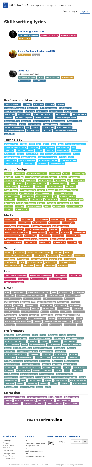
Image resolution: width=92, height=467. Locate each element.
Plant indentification (32, 299)
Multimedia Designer (57, 183)
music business (56, 111)
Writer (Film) (23, 226)
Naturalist (34, 315)
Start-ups (30, 111)
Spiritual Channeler (65, 318)
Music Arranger (59, 358)
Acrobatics (64, 384)
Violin (24, 345)
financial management (14, 127)
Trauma (8, 305)
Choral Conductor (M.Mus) (40, 338)
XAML (46, 144)
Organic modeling (34, 206)
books (38, 265)
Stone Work (60, 180)
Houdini (48, 380)
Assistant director (60, 226)
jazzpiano (57, 364)
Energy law (23, 279)
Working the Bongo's (51, 367)
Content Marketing (12, 403)
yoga (7, 292)
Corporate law (60, 276)
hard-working (65, 292)
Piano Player (10, 358)
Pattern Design (78, 174)
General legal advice (58, 279)
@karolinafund (33, 446)
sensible (44, 312)
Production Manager (13, 242)
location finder (57, 219)
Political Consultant (30, 312)
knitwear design (45, 180)
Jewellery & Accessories (36, 174)
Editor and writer (34, 262)
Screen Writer (24, 223)
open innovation (74, 121)
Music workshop (79, 384)
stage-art (44, 341)
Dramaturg (9, 384)
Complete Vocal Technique (29, 367)
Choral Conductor (42, 358)
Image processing (57, 164)
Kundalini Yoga (31, 305)
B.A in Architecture (55, 187)
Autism (79, 318)
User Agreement (9, 454)
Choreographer (11, 377)
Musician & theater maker (15, 354)
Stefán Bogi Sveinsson (31, 31)
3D (55, 196)
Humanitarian (47, 315)
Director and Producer (41, 226)
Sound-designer (38, 232)
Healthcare (9, 295)
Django (21, 154)
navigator (18, 305)
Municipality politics (37, 318)
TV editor (72, 242)
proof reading (10, 262)
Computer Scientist (13, 164)
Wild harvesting (11, 302)
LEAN (71, 157)
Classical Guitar (26, 377)
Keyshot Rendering (43, 193)
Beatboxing (57, 361)
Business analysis (12, 121)
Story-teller (63, 265)
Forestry (23, 315)
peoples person (24, 114)
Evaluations (32, 108)
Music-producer (11, 374)
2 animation (19, 174)
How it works (8, 450)
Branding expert (71, 403)
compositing (54, 223)
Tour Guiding (74, 305)
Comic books (55, 174)
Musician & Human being (27, 351)
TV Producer (45, 236)
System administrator (47, 157)
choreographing (35, 380)
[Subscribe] (84, 441)
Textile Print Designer (26, 203)
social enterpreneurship (42, 114)
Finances (60, 105)
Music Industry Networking (16, 338)
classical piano (70, 364)
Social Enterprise (79, 114)
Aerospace (76, 151)
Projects (6, 443)
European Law (75, 276)
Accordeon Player (25, 358)
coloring (74, 203)
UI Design (8, 183)
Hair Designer (36, 200)
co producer (53, 232)
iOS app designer (12, 157)
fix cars (39, 151)
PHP (73, 147)
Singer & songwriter (29, 374)
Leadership (9, 134)
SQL (38, 144)
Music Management (75, 338)
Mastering (9, 371)
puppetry (71, 348)
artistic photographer (14, 229)
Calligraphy (9, 203)
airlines (52, 318)
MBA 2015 (47, 131)
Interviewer (28, 265)
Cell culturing (55, 325)
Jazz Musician (74, 358)
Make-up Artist (22, 209)
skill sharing (10, 114)
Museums (22, 318)
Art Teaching (22, 200)
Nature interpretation (53, 299)
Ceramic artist (51, 200)
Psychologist (63, 302)
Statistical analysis (48, 108)
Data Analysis (10, 160)
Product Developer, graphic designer (62, 190)
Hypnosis (71, 335)
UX (69, 180)
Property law (10, 279)
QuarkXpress (30, 180)
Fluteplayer (47, 354)
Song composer (23, 335)
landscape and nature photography (33, 239)
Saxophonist (34, 354)
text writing (39, 256)
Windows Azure (11, 144)
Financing (50, 105)
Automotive (10, 154)
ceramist (8, 177)
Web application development (58, 154)
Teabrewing (69, 299)
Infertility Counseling (46, 302)
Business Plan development (65, 131)
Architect (9, 209)
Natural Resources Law (14, 282)
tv (80, 242)
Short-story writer (12, 265)
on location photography (36, 229)
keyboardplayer (60, 380)
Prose (22, 262)
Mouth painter (26, 187)
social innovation (62, 114)
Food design (28, 196)
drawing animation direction (32, 190)
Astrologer (9, 325)
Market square (65, 5)
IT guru (63, 157)
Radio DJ (46, 364)
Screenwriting (59, 242)
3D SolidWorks (11, 193)
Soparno (58, 371)
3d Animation (58, 206)
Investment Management (15, 108)
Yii (42, 154)
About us (6, 448)
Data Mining (42, 111)
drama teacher (46, 351)
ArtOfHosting (48, 127)
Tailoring (19, 177)
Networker (38, 105)
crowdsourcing (58, 121)
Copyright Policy (9, 458)
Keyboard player (27, 387)
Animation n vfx (73, 236)
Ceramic (63, 177)
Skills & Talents (8, 445)
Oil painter (39, 187)
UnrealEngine (29, 164)
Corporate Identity (45, 400)
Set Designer (58, 236)
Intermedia (71, 219)
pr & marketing (55, 397)
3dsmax (8, 174)
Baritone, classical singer (15, 341)
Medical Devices (47, 147)
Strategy (27, 105)
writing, (68, 252)
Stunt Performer (71, 361)
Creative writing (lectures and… (18, 256)
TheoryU (35, 127)
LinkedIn (8, 400)
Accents (20, 384)
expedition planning (13, 299)
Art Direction (79, 180)
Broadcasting (27, 219)
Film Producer (45, 242)
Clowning (44, 384)
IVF (33, 302)
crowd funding (71, 111)
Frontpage (7, 441)
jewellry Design (11, 190)
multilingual (9, 259)
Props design (10, 223)
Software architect (68, 160)
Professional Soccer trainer (28, 325)
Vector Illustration (43, 196)
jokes (35, 335)
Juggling (54, 384)
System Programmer (27, 160)
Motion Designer (76, 200)
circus (42, 335)
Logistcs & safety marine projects (57, 321)
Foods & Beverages (55, 295)
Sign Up (85, 11)
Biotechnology (63, 147)
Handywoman (23, 308)
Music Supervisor (23, 371)
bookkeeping (65, 124)
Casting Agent (30, 242)
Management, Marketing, (34, 403)
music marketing (63, 400)
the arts (51, 203)
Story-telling (66, 256)
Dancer (8, 348)
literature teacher (39, 259)
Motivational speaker (72, 345)
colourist (73, 183)
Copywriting (53, 256)
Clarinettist (59, 338)
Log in (74, 11)
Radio (23, 380)
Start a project (51, 5)
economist (26, 121)
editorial (8, 252)
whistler (73, 354)
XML (53, 144)
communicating (79, 232)
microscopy (42, 164)
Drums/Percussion (12, 364)
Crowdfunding (10, 124)
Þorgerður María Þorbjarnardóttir (37, 51)
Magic (62, 335)
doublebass (44, 361)
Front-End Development (75, 144)
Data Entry (33, 147)
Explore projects (37, 5)
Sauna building (63, 308)
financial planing (50, 124)
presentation (23, 259)
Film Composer (70, 341)
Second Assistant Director (61, 239)
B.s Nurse (25, 302)
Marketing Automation (37, 397)
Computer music (46, 374)
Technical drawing (12, 196)
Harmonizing (32, 384)
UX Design (20, 183)
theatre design (42, 377)
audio (47, 387)
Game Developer (28, 157)
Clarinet (67, 367)
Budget (22, 124)
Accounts (8, 118)
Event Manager (35, 124)
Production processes (63, 193)
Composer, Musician (65, 374)
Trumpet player (11, 387)
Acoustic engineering (31, 364)
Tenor (67, 371)
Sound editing (30, 236)
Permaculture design (13, 180)
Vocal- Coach (10, 367)
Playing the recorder (13, 361)
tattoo (47, 206)
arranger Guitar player (42, 371)
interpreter (79, 256)
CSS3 (32, 144)
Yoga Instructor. (18, 292)
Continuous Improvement (66, 118)
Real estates (79, 312)
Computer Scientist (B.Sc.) (15, 147)
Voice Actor (60, 351)
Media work (10, 226)
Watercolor (9, 200)
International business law (40, 276)
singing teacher (11, 380)
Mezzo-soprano (79, 367)
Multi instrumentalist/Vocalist (64, 377)
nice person (79, 292)
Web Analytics (63, 151)
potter (63, 200)
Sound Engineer (42, 219)
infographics (63, 203)
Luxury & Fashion (73, 295)
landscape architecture (36, 183)
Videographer (68, 223)
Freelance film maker (13, 236)
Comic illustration (74, 206)
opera (82, 377)
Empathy (35, 308)
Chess (44, 325)
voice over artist (12, 345)
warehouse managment (14, 131)
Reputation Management (25, 400)
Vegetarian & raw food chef (67, 315)
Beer (54, 292)
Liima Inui (23, 70)
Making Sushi (70, 325)
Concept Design (26, 193)
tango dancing (31, 361)
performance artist (78, 380)
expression (56, 341)
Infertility (75, 302)
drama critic (69, 259)
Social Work (66, 312)
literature (58, 252)
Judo (80, 325)
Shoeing (41, 203)
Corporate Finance (41, 121)
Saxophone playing (37, 345)
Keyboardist (78, 371)
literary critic (55, 259)
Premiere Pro (10, 239)
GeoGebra (9, 151)
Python (77, 154)
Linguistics (19, 252)
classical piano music (22, 348)
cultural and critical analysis (38, 252)
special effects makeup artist (17, 232)
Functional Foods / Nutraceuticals (30, 295)
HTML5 (24, 144)
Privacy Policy (8, 456)
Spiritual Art (10, 308)
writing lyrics (50, 262)
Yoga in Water (46, 305)
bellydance (9, 335)
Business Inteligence (24, 118)
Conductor (32, 341)
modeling (8, 206)
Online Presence (71, 397)
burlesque (53, 335)
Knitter (66, 174)
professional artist (67, 196)
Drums (39, 387)
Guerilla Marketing (54, 403)
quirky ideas (10, 318)
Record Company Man (43, 348)
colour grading (11, 187)
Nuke (60, 144)
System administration (48, 160)
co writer (65, 232)
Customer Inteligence (43, 118)
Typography (74, 177)
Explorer (37, 321)
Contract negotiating (14, 111)
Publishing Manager (67, 262)
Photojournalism (11, 219)
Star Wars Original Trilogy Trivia (18, 321)
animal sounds (54, 345)
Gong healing (60, 305)
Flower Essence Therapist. (38, 292)
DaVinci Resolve (39, 223)
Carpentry (50, 151)
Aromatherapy (11, 315)
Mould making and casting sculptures (41, 177)
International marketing (14, 397)
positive (54, 312)
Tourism (77, 321)
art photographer (69, 229)
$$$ (27, 127)
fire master (9, 351)
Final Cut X (54, 229)
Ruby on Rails (32, 154)
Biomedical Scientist (24, 151)
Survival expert (48, 308)
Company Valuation (12, 105)
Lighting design (33, 131)
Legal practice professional (16, 276)
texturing (20, 206)
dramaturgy (59, 348)
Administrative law (38, 279)
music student (61, 354)
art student (70, 187)
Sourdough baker (12, 312)
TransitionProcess (64, 127)
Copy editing (49, 265)
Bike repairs (77, 308)
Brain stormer (65, 108)
